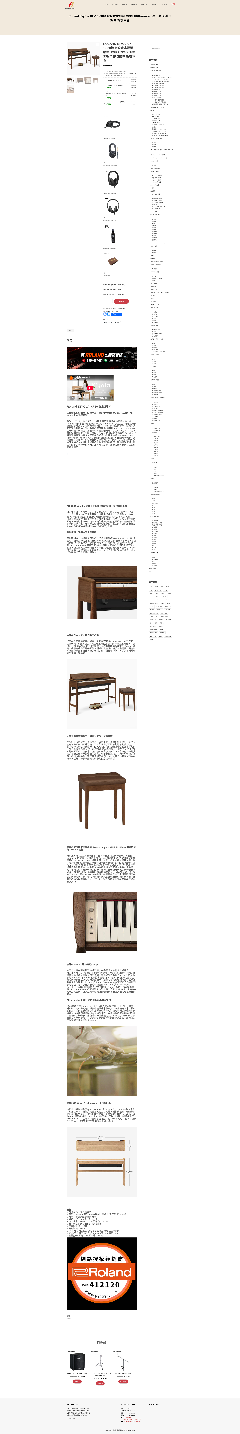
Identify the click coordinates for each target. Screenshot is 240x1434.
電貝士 (154, 142)
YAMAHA (159, 609)
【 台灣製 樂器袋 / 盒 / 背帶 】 (157, 397)
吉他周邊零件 (156, 336)
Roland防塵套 (111, 272)
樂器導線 (154, 347)
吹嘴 (155, 467)
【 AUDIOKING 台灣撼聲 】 (157, 261)
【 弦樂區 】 (152, 478)
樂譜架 (154, 539)
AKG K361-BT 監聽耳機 (114, 217)
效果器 (154, 345)
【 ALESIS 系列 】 (154, 272)
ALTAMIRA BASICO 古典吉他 (160, 135)
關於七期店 (115, 4)
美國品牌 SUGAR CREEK (159, 129)
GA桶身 (169, 593)
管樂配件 (154, 463)
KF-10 (116, 311)
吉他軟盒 (154, 529)
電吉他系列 (155, 404)
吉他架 (154, 535)
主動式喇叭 (155, 231)
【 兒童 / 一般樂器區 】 (155, 494)
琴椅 (153, 557)
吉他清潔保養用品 (157, 334)
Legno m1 (163, 596)
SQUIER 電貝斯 (156, 178)
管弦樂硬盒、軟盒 (157, 523)
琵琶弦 (156, 455)
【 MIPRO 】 (152, 366)
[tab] (70, 330)
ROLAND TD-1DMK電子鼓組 (116, 102)
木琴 (153, 501)
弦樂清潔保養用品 (159, 491)
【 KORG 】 (152, 255)
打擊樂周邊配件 (156, 390)
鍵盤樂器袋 (155, 521)
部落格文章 (144, 4)
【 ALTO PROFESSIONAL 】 (157, 243)
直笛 (153, 507)
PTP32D (167, 600)
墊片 (155, 471)
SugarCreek (168, 606)
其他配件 (154, 377)
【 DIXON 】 (152, 295)
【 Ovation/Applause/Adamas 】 (158, 158)
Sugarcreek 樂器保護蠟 (113, 245)
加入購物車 (121, 301)
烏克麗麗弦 (155, 322)
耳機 (153, 223)
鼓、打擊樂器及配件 (158, 202)
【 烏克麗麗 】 (153, 191)
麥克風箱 (154, 533)
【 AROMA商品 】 (154, 185)
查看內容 (77, 1381)
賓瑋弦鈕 (162, 633)
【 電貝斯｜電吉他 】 (155, 171)
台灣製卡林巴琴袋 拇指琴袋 (160, 104)
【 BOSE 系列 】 (154, 289)
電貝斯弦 (154, 318)
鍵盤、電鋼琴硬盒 (157, 525)
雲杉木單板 (168, 636)
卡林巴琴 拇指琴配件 (158, 100)
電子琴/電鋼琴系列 (157, 410)
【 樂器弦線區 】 (154, 307)
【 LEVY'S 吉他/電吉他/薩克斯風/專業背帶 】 (161, 151)
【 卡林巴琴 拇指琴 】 (155, 70)
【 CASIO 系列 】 (154, 246)
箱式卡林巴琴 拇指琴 (158, 85)
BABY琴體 (158, 590)
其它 (150, 571)
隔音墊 (154, 548)
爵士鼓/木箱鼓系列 (157, 412)
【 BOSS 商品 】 (154, 286)
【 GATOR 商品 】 (154, 516)
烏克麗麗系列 (156, 406)
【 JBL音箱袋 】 (153, 301)
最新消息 (124, 4)
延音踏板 (154, 269)
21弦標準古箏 (156, 428)
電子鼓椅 (154, 388)
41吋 (167, 586)
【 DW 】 (151, 298)
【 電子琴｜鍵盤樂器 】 (155, 264)
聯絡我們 (155, 4)
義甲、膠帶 (157, 436)
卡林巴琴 (167, 609)
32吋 (151, 586)
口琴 (153, 505)
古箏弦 (156, 445)
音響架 (154, 541)
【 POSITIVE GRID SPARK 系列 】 (159, 292)
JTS (151, 596)
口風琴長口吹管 (164, 616)
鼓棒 (153, 384)
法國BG (162, 623)
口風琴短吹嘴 (153, 616)
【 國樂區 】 (152, 424)
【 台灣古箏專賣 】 (154, 64)
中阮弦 (156, 449)
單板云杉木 (153, 619)
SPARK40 (159, 606)
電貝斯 (154, 165)
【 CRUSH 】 (153, 258)
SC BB (152, 606)
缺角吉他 (161, 626)
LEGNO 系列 (156, 123)
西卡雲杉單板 (153, 633)
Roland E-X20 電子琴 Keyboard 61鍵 (116, 94)
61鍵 (151, 590)
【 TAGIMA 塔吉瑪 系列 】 (156, 138)
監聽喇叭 (154, 240)
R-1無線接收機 (154, 603)
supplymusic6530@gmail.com (132, 1421)
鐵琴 (153, 499)
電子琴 (154, 250)
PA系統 (154, 225)
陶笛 (153, 511)
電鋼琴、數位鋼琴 (111, 308)
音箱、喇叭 (155, 204)
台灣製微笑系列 (156, 91)
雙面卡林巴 (153, 636)
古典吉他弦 (155, 316)
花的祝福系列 (156, 75)
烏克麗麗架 (155, 559)
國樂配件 (154, 432)
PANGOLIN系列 (156, 98)
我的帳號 (165, 4)
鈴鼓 (153, 509)
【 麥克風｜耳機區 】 (155, 354)
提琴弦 (154, 320)
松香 (155, 489)
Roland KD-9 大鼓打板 (114, 80)
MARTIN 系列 (156, 121)
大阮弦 (156, 451)
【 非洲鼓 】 (152, 188)
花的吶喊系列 (156, 89)
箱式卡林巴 (153, 626)
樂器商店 (133, 4)
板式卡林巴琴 (153, 623)
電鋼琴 (154, 221)
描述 (70, 330)
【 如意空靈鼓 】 (154, 67)
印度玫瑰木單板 (154, 613)
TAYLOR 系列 (156, 114)
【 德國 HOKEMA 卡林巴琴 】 (157, 107)
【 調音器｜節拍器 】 (155, 304)
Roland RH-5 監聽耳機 (113, 135)
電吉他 (154, 147)
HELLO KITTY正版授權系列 (160, 79)
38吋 (162, 586)
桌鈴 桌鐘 (155, 503)
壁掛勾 (154, 545)
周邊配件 (154, 363)
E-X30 (156, 593)
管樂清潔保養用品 (159, 475)
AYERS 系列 (155, 116)
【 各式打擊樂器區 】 (155, 380)
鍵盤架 (154, 543)
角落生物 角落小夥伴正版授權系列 (162, 77)
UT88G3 (152, 609)
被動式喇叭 (155, 233)
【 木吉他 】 (152, 110)
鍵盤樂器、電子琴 (157, 200)
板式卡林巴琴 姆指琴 (158, 87)
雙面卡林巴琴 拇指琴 (158, 83)
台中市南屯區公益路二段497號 (132, 1419)
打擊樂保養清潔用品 (158, 392)
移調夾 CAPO (156, 330)
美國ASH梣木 (153, 629)
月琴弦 (156, 441)
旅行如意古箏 (156, 430)
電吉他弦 (154, 314)
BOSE (165, 590)
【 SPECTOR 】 (153, 161)
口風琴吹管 (164, 613)
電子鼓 (154, 276)
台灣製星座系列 (156, 94)
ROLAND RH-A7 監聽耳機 (114, 163)
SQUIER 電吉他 (156, 180)
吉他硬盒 (154, 527)
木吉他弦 (154, 312)
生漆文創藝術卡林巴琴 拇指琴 (160, 81)
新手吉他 (161, 619)
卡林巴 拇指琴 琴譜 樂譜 (159, 102)
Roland (108, 311)
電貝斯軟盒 (155, 531)
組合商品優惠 (152, 568)
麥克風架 (154, 537)
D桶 (151, 593)
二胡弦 (156, 447)
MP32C (152, 600)
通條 (155, 473)
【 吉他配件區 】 (154, 325)
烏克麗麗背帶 (156, 421)
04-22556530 (128, 1417)
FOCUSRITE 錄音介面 (158, 351)
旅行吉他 (168, 619)
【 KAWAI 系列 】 (154, 212)
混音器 (154, 227)
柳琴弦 (156, 453)
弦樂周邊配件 (156, 483)
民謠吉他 (154, 238)
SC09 (168, 603)
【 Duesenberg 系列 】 (155, 168)
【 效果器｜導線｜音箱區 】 (157, 339)
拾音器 (154, 332)
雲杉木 (160, 636)
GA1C (162, 593)
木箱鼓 (154, 386)
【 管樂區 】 (152, 458)
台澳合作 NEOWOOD (158, 127)
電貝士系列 (155, 408)
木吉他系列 (155, 402)
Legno (156, 596)
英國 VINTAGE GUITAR (159, 131)
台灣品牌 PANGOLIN (158, 125)
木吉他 (154, 145)
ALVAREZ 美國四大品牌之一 (160, 133)
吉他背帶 (154, 418)
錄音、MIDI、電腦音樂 (158, 206)
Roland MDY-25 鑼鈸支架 (115, 85)
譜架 (153, 561)
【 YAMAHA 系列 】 (154, 215)
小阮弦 (156, 439)
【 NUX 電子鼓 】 (154, 283)
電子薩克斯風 (156, 209)
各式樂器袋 (155, 416)
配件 (153, 513)
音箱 (153, 280)
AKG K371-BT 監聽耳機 (114, 190)
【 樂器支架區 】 (154, 553)
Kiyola (112, 311)
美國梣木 (162, 629)
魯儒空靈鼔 (155, 394)
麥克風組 (154, 375)
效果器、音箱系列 (157, 414)
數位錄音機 (155, 349)
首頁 (106, 4)
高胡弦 (156, 443)
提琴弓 (156, 487)
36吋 (156, 586)
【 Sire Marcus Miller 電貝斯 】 (158, 155)
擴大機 (154, 229)
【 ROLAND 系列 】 (121, 308)
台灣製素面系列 (156, 96)
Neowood (159, 600)
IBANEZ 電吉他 (156, 182)
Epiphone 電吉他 (157, 176)
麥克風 (154, 236)
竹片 (155, 469)
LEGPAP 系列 (156, 118)
